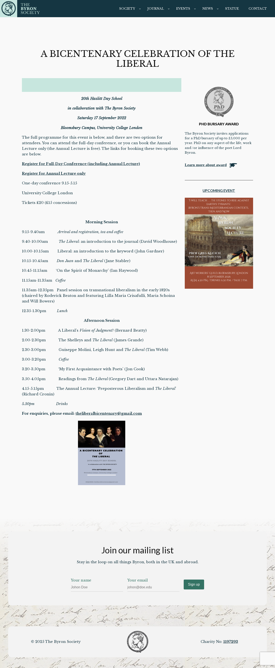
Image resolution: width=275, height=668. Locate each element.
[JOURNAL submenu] (169, 9)
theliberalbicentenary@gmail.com (108, 413)
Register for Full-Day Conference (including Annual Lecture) (81, 164)
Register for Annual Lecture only (54, 173)
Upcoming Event (219, 190)
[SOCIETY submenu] (140, 9)
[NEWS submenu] (218, 9)
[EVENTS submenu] (195, 9)
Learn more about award (206, 165)
